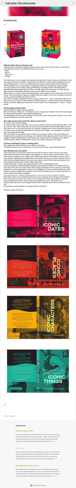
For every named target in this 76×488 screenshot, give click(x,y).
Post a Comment (9, 416)
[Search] (38, 3)
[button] (5, 25)
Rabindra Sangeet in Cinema (24, 431)
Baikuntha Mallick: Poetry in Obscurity (27, 465)
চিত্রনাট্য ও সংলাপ (20, 448)
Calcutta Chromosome (20, 3)
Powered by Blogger (39, 485)
